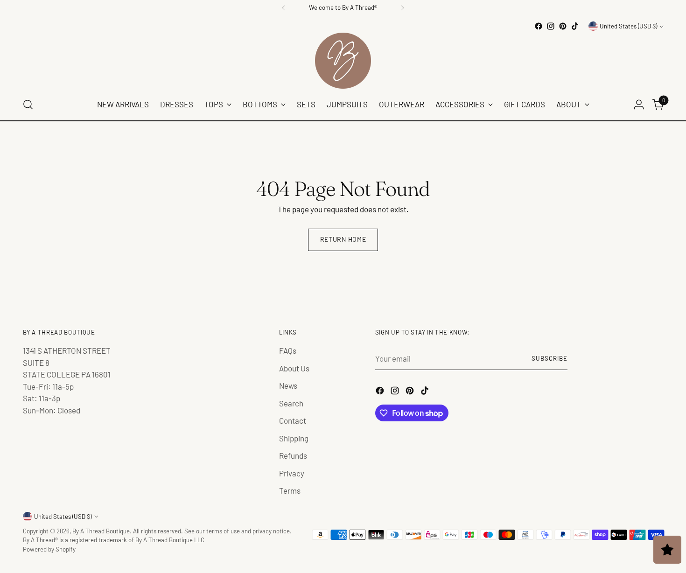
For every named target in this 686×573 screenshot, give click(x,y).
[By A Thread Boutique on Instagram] (550, 26)
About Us (294, 368)
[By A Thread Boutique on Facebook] (538, 26)
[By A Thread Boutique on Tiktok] (575, 26)
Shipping (293, 438)
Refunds (293, 455)
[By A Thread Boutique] (343, 61)
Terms (290, 490)
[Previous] (283, 8)
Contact (292, 420)
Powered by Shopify (49, 549)
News (288, 385)
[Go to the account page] (639, 104)
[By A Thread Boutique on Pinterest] (563, 26)
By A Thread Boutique (101, 531)
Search (291, 403)
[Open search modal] (28, 104)
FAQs (287, 350)
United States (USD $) (628, 26)
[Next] (402, 8)
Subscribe (549, 358)
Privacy (291, 473)
